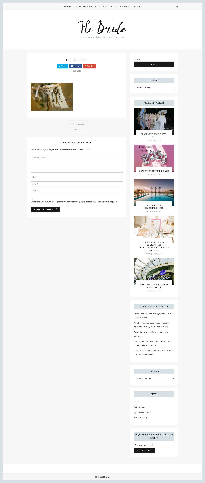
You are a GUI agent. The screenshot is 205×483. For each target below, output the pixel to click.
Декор (97, 6)
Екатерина (139, 332)
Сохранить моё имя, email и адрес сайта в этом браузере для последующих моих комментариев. (74, 201)
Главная (67, 6)
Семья (114, 6)
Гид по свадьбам (83, 6)
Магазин (124, 6)
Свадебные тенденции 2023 (154, 171)
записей (139, 407)
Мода (106, 6)
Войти (136, 401)
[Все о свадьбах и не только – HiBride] (102, 29)
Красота (136, 6)
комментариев (142, 412)
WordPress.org (140, 417)
